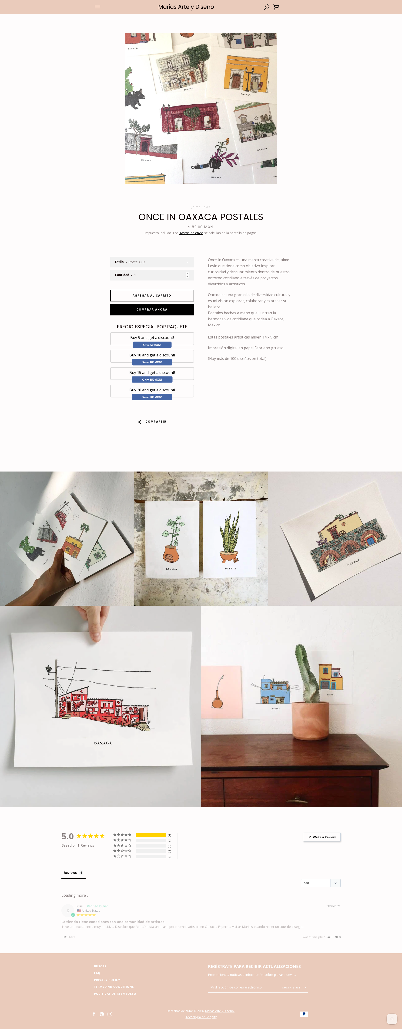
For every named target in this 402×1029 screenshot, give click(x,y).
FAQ (97, 973)
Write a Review (324, 837)
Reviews (70, 872)
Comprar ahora (152, 309)
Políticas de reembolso (115, 994)
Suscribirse (292, 987)
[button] (330, 937)
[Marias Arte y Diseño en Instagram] (109, 1013)
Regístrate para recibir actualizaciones (254, 966)
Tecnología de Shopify (201, 1017)
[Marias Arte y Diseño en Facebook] (94, 1013)
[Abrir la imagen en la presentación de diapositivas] (201, 108)
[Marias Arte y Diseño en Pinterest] (102, 1013)
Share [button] (71, 937)
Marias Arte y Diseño (186, 7)
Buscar (100, 966)
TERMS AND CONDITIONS (114, 987)
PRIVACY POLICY (107, 980)
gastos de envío (191, 233)
